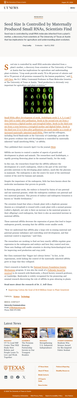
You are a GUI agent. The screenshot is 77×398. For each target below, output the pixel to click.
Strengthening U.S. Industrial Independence (46, 345)
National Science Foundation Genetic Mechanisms (35, 268)
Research (38, 17)
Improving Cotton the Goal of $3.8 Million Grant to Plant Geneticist (38, 289)
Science (17, 296)
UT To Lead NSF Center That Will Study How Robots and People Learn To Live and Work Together (11, 350)
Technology (25, 296)
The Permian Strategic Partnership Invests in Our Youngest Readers (28, 349)
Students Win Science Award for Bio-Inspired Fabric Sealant (64, 346)
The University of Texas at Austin (20, 391)
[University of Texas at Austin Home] (15, 2)
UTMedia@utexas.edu (17, 308)
